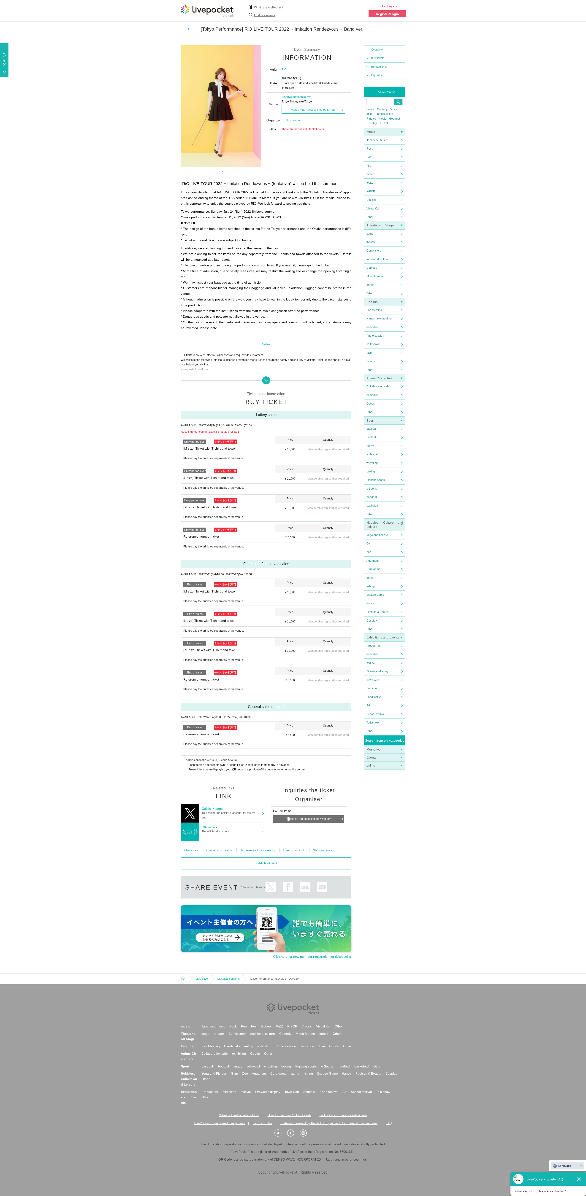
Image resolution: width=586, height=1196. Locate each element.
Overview (377, 49)
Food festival (374, 697)
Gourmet (394, 118)
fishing (370, 586)
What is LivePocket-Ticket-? (239, 1115)
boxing (370, 471)
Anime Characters (379, 378)
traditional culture (377, 259)
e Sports (371, 488)
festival (370, 662)
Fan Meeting (374, 310)
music (370, 132)
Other (369, 217)
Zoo (368, 552)
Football (371, 437)
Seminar (371, 688)
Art (368, 705)
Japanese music (376, 140)
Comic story (373, 250)
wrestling (372, 463)
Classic (371, 199)
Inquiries (376, 75)
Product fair (373, 645)
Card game (373, 569)
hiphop (370, 174)
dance (370, 285)
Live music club (294, 850)
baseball (371, 428)
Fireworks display (377, 671)
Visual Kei (372, 208)
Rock (369, 148)
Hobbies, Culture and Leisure (189, 1079)
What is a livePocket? (268, 7)
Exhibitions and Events (382, 637)
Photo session (384, 113)
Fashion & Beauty (377, 612)
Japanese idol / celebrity (257, 850)
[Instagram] (306, 1133)
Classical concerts (219, 850)
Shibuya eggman (292, 97)
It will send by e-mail (322, 887)
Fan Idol (372, 302)
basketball (372, 505)
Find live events (264, 15)
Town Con (372, 679)
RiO (284, 69)
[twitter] (280, 1133)
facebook (288, 887)
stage (369, 233)
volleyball (372, 454)
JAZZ (369, 182)
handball (371, 497)
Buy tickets (377, 58)
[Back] (188, 29)
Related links (379, 66)
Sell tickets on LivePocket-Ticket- (343, 1115)
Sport (370, 420)
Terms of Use (262, 1123)
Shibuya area (322, 850)
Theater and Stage (380, 225)
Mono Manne (374, 276)
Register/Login (387, 14)
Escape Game (375, 594)
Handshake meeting (379, 318)
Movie (382, 118)
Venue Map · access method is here (313, 109)
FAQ (389, 1123)
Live (369, 352)
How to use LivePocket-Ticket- (289, 1115)
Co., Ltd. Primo (291, 120)
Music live (373, 749)
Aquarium (372, 560)
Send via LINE (305, 887)
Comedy (382, 109)
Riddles (371, 118)
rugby (370, 446)
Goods (370, 361)
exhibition (372, 327)
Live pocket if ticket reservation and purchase (207, 11)
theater (370, 242)
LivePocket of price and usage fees (219, 1123)
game (370, 577)
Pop (369, 157)
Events (371, 757)
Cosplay (371, 123)
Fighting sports (375, 480)
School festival (375, 714)
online (370, 109)
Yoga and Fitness (377, 535)
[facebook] (293, 1133)
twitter (271, 887)
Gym (369, 543)
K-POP (370, 191)
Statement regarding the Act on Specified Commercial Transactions (328, 1123)
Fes (368, 165)
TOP (183, 978)
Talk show (372, 344)
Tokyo (306, 97)
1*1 (386, 123)
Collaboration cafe (377, 386)
